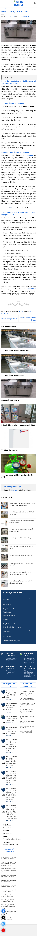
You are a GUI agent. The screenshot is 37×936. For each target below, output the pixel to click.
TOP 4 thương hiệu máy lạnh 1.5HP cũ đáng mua (21, 513)
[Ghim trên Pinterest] (23, 304)
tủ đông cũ (29, 155)
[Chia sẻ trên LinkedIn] (27, 304)
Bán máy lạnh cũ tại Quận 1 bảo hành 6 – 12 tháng (9, 876)
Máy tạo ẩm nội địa (9, 615)
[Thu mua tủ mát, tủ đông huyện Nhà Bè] (18, 338)
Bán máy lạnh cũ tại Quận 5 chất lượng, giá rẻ (8, 900)
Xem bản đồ (9, 699)
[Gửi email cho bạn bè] (20, 304)
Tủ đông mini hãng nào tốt (11, 450)
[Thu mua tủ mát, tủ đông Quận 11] (18, 363)
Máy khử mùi (7, 612)
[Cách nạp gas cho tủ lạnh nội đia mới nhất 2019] (18, 463)
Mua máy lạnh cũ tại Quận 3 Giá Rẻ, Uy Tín (8, 890)
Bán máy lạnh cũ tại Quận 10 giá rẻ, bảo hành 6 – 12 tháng (8, 913)
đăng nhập (14, 490)
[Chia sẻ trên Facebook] (13, 304)
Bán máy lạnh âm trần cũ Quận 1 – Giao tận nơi (21, 565)
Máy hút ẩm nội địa (9, 609)
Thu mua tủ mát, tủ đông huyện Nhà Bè (16, 350)
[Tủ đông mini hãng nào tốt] (18, 438)
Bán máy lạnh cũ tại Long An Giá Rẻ (20, 555)
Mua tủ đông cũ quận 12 (10, 400)
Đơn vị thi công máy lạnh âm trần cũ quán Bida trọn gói (9, 870)
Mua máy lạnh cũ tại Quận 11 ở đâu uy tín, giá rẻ (8, 857)
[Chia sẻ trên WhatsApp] (9, 304)
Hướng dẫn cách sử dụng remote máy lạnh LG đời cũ (21, 522)
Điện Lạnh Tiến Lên (23, 16)
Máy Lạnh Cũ (7, 599)
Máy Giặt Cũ (7, 604)
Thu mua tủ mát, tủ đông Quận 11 (13, 375)
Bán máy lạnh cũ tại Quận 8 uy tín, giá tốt (8, 880)
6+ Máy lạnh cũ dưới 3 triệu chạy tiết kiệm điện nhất (21, 530)
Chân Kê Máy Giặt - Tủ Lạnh (12, 627)
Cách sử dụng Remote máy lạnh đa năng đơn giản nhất (20, 582)
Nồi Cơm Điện (7, 636)
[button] (2, 3)
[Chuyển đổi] (30, 599)
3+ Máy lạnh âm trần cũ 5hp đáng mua (21, 538)
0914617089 (31, 289)
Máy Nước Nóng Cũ (9, 624)
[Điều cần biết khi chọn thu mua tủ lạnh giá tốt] (18, 413)
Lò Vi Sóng (6, 631)
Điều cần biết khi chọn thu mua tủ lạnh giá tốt (18, 425)
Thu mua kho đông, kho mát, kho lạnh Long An (8, 918)
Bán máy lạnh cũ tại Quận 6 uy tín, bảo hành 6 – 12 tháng (8, 906)
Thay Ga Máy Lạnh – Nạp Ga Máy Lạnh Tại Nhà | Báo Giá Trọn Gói (22, 504)
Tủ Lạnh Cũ (6, 619)
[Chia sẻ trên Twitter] (16, 304)
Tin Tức (4, 9)
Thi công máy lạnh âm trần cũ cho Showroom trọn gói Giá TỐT (20, 573)
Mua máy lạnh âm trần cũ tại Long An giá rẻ (21, 547)
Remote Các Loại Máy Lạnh (11, 640)
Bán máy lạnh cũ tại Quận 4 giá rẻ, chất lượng (8, 895)
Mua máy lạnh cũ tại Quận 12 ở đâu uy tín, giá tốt (8, 885)
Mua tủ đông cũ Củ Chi (9, 319)
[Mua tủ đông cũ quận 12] (18, 388)
